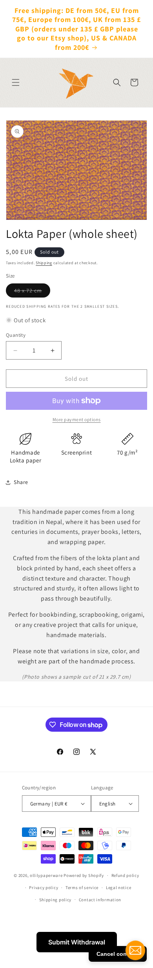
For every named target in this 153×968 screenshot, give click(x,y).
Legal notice (118, 887)
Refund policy (125, 875)
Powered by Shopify (84, 875)
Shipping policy (55, 899)
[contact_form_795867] (135, 950)
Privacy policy (43, 887)
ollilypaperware (46, 875)
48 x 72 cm (32, 292)
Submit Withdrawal (76, 942)
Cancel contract (118, 954)
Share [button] (21, 482)
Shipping (44, 262)
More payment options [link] (77, 419)
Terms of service (82, 887)
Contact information (100, 899)
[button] (15, 82)
